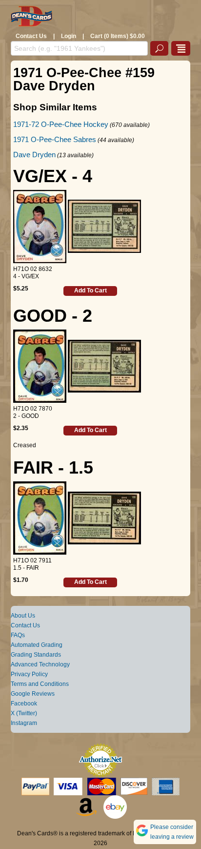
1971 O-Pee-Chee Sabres (54, 139)
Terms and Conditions (40, 684)
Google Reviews (33, 693)
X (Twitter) (24, 713)
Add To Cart (90, 290)
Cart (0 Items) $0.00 (117, 36)
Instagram (24, 723)
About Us (23, 615)
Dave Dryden (34, 154)
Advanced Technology (40, 664)
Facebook (24, 703)
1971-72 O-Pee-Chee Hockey (60, 124)
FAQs (18, 635)
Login (68, 36)
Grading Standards (36, 654)
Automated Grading (36, 645)
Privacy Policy (29, 674)
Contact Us (31, 36)
